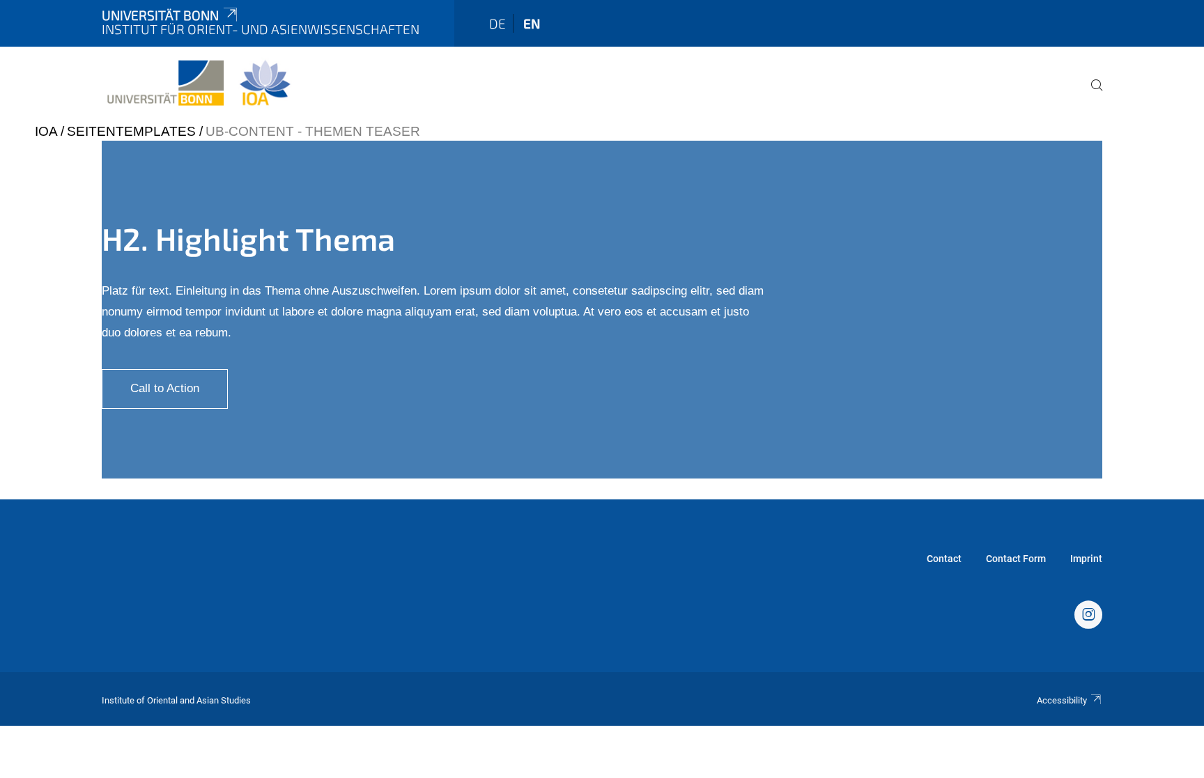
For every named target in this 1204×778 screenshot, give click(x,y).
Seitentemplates (131, 131)
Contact (944, 558)
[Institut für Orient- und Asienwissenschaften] (198, 83)
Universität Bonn (160, 15)
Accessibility (1062, 700)
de (497, 23)
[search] (1091, 95)
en (531, 23)
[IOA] (1088, 616)
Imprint (1086, 558)
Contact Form (1016, 558)
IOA (46, 131)
